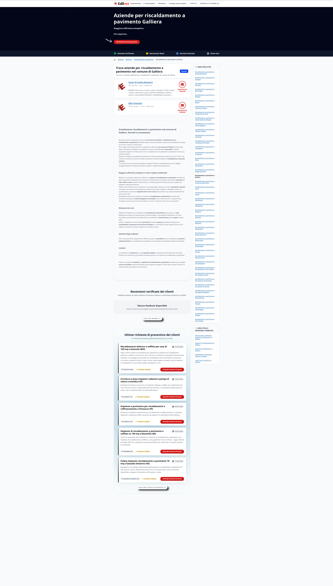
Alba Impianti (135, 103)
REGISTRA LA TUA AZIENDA (208, 3)
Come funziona (135, 3)
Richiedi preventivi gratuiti (126, 42)
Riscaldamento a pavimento (144, 59)
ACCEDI (192, 3)
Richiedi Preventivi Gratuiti (172, 369)
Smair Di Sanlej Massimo (140, 82)
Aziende (120, 59)
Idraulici (129, 59)
